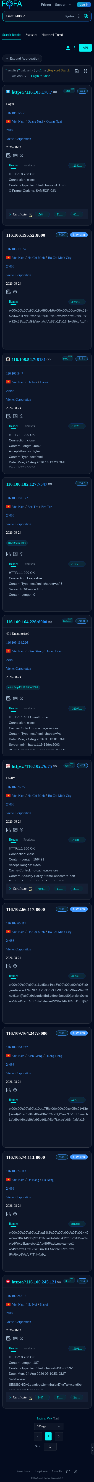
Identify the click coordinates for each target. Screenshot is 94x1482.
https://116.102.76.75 (32, 766)
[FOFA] (13, 4)
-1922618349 (78, 426)
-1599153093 (78, 1348)
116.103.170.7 (15, 112)
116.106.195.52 (16, 249)
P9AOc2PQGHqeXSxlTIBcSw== (68, 358)
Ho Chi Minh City (59, 257)
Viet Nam (18, 121)
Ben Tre (33, 506)
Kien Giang (35, 651)
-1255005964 (78, 165)
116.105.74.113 (16, 1171)
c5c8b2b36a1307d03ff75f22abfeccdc (44, 214)
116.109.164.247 (17, 1047)
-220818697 (78, 840)
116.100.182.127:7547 (26, 484)
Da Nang (33, 1180)
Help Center (41, 1471)
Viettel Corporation (18, 138)
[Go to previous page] (38, 1436)
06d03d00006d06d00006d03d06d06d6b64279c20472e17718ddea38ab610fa (78, 214)
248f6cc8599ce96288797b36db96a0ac (44, 1397)
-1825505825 (78, 564)
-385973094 (78, 708)
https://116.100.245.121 (34, 1281)
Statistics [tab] (31, 35)
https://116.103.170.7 (32, 91)
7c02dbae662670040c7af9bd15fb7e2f (44, 888)
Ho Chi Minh (36, 257)
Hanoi (44, 382)
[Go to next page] (59, 1436)
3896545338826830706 (78, 302)
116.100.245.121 (17, 1296)
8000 (62, 234)
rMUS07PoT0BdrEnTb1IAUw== (70, 91)
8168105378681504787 (78, 1224)
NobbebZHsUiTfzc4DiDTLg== (68, 620)
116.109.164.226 (17, 642)
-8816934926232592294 (78, 976)
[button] (78, 16)
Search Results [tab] (11, 35)
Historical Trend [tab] (52, 35)
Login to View (40, 76)
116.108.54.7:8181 (29, 359)
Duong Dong (54, 651)
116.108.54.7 (14, 373)
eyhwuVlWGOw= (70, 765)
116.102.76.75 (15, 787)
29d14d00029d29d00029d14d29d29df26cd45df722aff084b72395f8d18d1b (78, 888)
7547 (81, 483)
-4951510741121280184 (78, 1100)
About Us (57, 1471)
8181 (81, 358)
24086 (10, 130)
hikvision (79, 234)
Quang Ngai (35, 121)
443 (82, 91)
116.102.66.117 (16, 923)
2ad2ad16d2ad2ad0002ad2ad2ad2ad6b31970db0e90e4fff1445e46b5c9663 (78, 1397)
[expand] (92, 1449)
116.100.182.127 (17, 498)
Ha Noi (32, 382)
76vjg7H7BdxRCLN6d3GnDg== (70, 1281)
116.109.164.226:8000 (26, 621)
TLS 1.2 (61, 214)
